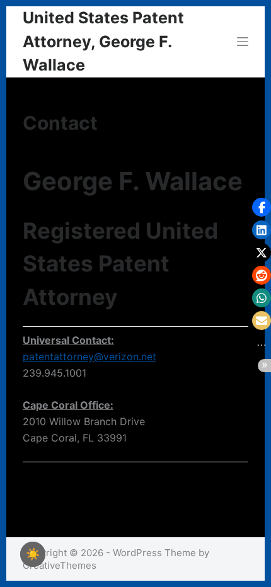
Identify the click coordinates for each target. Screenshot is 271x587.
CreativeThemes (59, 565)
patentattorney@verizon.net (89, 356)
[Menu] (242, 41)
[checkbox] (32, 554)
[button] (261, 207)
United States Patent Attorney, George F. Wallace (103, 41)
